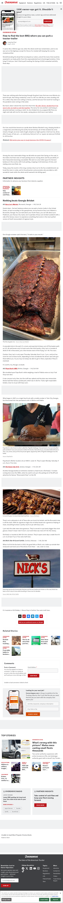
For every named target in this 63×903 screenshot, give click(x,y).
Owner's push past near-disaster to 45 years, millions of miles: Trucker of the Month (46, 768)
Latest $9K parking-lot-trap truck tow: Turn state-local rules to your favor (14, 799)
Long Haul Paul (12, 42)
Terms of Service (46, 26)
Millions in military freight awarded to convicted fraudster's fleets (5, 767)
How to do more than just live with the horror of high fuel (25, 642)
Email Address (32, 667)
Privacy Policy (38, 26)
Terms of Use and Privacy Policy (42, 24)
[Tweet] (37, 616)
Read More (40, 805)
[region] (31, 897)
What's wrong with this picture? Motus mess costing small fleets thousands (44, 746)
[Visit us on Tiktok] (23, 871)
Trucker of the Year (46, 763)
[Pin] (41, 616)
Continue (33, 675)
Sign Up (5, 885)
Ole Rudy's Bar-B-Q (12, 467)
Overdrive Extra (9, 32)
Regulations (5, 762)
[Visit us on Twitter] (27, 868)
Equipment (4, 774)
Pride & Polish (24, 763)
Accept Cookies (44, 899)
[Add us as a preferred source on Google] (24, 616)
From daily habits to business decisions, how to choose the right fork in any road (6, 652)
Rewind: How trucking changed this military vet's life (5, 642)
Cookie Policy (55, 896)
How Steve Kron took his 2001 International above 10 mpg (45, 642)
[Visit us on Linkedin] (31, 868)
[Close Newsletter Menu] (61, 9)
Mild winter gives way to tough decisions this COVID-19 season (30, 140)
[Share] (28, 616)
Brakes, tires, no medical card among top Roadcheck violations (5, 779)
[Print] (19, 616)
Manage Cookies (6, 899)
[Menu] (2, 3)
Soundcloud (15, 811)
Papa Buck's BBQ (11, 368)
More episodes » (8, 804)
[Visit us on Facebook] (23, 868)
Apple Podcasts (9, 808)
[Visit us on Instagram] (38, 868)
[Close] (60, 893)
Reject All (55, 899)
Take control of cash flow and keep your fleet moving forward (6, 193)
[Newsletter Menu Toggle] (61, 3)
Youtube (18, 808)
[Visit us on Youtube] (34, 868)
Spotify (6, 811)
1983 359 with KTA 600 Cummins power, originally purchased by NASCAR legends (26, 768)
